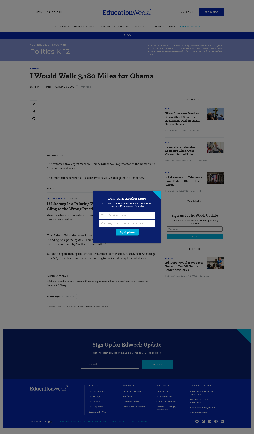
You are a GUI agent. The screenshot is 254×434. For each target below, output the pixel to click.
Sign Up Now (127, 232)
